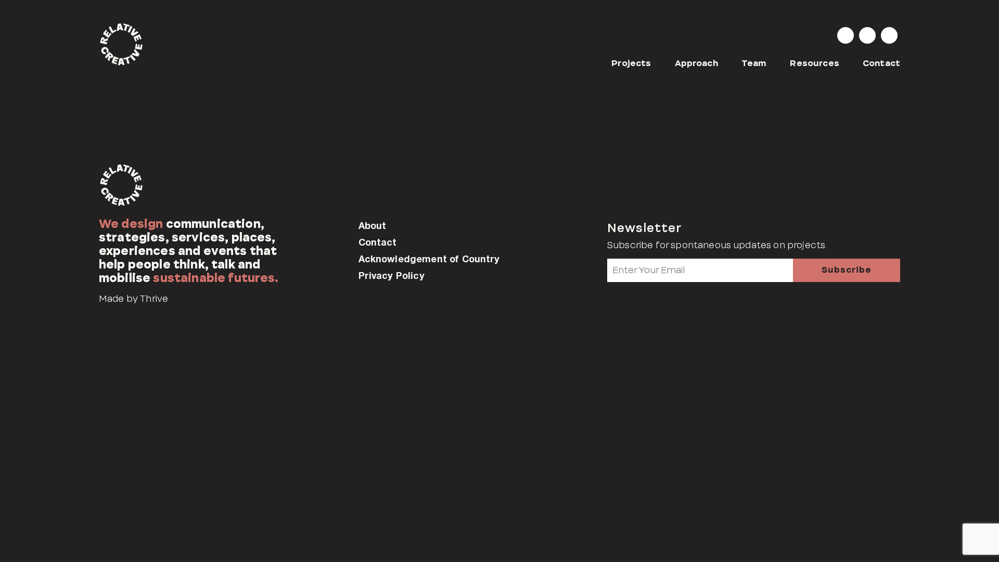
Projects (631, 63)
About (372, 225)
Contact (881, 63)
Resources (814, 63)
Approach (696, 63)
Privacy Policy (391, 275)
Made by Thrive (133, 298)
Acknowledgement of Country (429, 258)
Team (754, 63)
